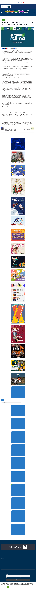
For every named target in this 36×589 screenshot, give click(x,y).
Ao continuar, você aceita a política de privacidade (15, 577)
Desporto (7, 12)
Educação (21, 12)
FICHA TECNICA (8, 14)
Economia (18, 10)
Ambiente (16, 12)
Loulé (17, 26)
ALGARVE (12, 10)
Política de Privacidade (4, 566)
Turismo (27, 10)
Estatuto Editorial (15, 14)
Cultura (23, 10)
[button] (14, 10)
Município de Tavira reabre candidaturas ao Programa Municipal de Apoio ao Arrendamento (10, 129)
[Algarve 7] (2, 13)
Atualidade (8, 10)
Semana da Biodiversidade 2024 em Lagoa (24, 128)
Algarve (13, 26)
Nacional (26, 12)
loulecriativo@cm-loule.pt (6, 120)
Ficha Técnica (3, 564)
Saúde (12, 12)
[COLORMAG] (18, 544)
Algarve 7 (9, 26)
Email (7, 574)
